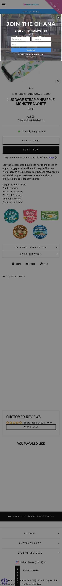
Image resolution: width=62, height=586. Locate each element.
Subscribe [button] (31, 50)
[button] (58, 17)
